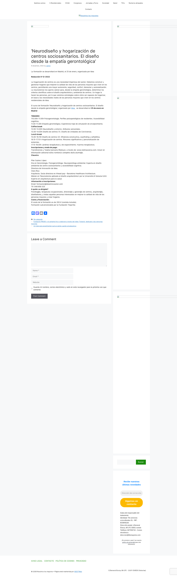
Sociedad (105, 3)
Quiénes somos (39, 3)
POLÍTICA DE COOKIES (65, 561)
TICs (123, 3)
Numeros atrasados (136, 3)
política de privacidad (128, 542)
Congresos (78, 3)
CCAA (67, 3)
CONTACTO (49, 561)
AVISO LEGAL (37, 561)
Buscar (141, 462)
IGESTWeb (78, 572)
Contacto (88, 9)
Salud (115, 3)
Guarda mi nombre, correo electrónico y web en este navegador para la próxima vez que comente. (69, 288)
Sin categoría (37, 219)
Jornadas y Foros (92, 3)
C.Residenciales (55, 3)
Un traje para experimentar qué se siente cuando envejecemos (54, 226)
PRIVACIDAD (81, 561)
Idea (73, 108)
